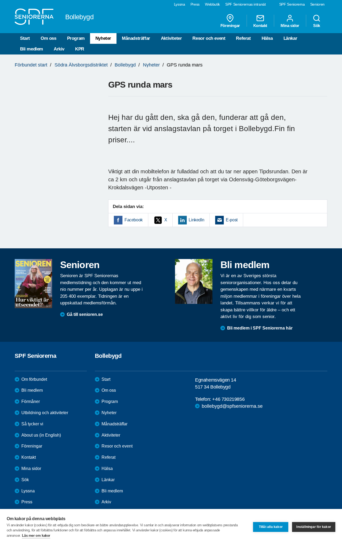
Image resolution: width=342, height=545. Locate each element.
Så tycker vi (32, 424)
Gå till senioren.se (85, 314)
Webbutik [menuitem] (212, 4)
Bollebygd (125, 64)
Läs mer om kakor (36, 536)
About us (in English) (41, 435)
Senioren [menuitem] (317, 4)
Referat (243, 38)
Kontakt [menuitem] (260, 25)
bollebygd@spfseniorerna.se (232, 406)
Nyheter (103, 38)
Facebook (134, 220)
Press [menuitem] (195, 4)
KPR (79, 49)
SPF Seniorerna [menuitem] (292, 4)
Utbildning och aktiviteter (44, 412)
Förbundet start (31, 64)
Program (76, 38)
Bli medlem (31, 49)
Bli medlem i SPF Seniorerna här (260, 328)
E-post (232, 220)
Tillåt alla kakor (271, 527)
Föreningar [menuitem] (230, 25)
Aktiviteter (171, 38)
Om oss (48, 38)
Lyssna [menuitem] (179, 4)
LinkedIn (196, 220)
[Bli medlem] (193, 281)
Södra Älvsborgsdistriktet (81, 64)
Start (25, 38)
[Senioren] (33, 283)
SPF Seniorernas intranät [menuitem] (245, 4)
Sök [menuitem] (316, 25)
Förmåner (30, 401)
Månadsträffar (136, 38)
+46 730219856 (228, 399)
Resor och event (208, 38)
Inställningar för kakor (313, 527)
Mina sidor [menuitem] (290, 25)
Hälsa (267, 38)
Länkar (290, 38)
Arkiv (59, 49)
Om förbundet (34, 379)
